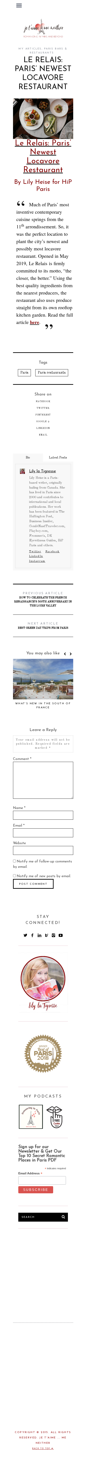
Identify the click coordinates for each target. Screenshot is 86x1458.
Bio (28, 457)
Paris (24, 373)
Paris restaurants (52, 373)
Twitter (43, 408)
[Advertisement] (51, 1268)
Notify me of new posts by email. (44, 876)
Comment (22, 759)
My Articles (30, 48)
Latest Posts (58, 457)
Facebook (43, 401)
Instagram (37, 561)
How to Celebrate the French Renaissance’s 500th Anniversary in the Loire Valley (43, 599)
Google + (43, 421)
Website (19, 843)
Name (19, 808)
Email (43, 435)
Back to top (41, 1449)
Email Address (30, 1173)
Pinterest (43, 415)
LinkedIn (43, 428)
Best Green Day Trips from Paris (43, 625)
